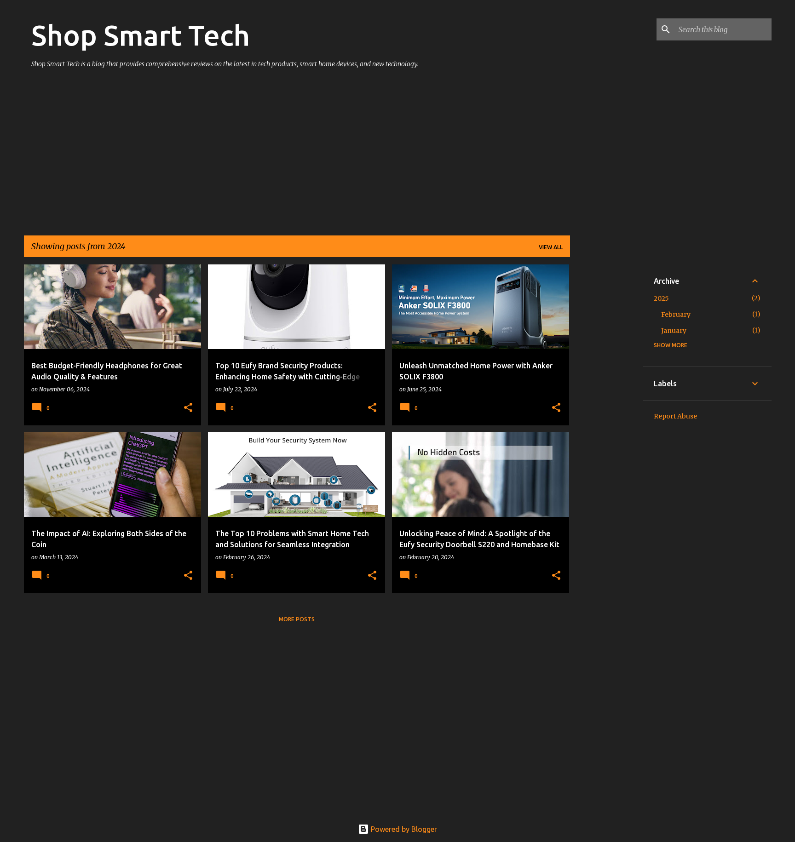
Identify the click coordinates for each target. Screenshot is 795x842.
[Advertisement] (297, 156)
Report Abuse (675, 416)
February (676, 314)
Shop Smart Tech (140, 35)
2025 (661, 298)
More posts (297, 619)
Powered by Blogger (403, 829)
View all (551, 247)
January (673, 330)
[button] (188, 408)
